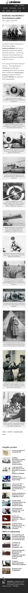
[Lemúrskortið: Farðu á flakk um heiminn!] (10, 5)
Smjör (8, 11)
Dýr (3, 11)
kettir (4, 434)
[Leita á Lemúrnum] (25, 11)
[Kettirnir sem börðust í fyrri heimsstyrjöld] (14, 42)
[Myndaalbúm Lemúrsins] (12, 5)
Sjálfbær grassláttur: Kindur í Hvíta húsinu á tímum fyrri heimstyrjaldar (18, 461)
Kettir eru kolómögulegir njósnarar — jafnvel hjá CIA (18, 518)
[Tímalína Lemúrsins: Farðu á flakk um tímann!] (7, 5)
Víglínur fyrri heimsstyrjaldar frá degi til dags (18, 478)
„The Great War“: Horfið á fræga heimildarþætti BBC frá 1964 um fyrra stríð (18, 487)
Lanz (19, 8)
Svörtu (5, 8)
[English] (14, 586)
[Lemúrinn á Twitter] (23, 589)
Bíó (24, 8)
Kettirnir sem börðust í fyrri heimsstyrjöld (13, 16)
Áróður (14, 11)
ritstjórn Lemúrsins (11, 20)
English (17, 586)
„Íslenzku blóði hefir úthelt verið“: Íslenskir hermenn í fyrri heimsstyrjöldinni (19, 470)
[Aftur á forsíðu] (14, 2)
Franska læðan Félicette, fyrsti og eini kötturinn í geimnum (18, 526)
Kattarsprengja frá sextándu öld (18, 451)
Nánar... (22, 583)
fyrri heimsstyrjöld (18, 432)
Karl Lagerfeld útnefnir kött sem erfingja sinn (18, 510)
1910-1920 (10, 432)
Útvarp (21, 5)
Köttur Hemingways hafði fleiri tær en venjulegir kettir (19, 495)
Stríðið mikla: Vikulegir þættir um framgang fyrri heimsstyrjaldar (19, 503)
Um (20, 11)
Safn (16, 5)
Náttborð (13, 8)
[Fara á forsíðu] (5, 5)
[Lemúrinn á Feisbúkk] (20, 589)
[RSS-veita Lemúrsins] (25, 589)
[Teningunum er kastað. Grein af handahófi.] (23, 11)
